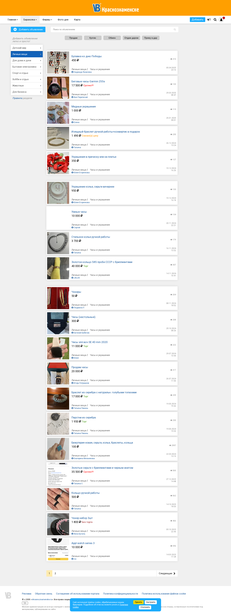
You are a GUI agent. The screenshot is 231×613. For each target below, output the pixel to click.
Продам (73, 38)
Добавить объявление (28, 29)
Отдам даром (131, 38)
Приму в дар (150, 38)
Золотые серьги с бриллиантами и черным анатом (102, 467)
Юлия (76, 358)
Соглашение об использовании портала (77, 593)
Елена (76, 122)
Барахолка (30, 19)
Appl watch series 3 (83, 543)
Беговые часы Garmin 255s (88, 81)
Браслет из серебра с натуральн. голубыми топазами (104, 392)
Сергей (76, 227)
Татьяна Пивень (80, 408)
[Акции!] (209, 19)
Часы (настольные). (84, 317)
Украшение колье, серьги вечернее (93, 186)
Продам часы (80, 367)
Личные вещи (79, 69)
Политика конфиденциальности (120, 593)
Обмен (112, 38)
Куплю (92, 38)
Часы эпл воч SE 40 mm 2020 (90, 342)
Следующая (167, 573)
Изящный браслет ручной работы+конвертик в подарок (106, 131)
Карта (77, 19)
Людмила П (78, 308)
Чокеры (76, 291)
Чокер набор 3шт (82, 518)
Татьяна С (78, 483)
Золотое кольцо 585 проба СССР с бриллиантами (102, 262)
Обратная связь (43, 593)
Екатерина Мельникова (84, 458)
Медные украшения (84, 106)
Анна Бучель (79, 534)
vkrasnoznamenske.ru (42, 599)
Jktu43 (76, 278)
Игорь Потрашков (81, 383)
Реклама (26, 593)
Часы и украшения (100, 69)
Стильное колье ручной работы (91, 236)
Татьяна (77, 147)
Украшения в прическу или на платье (94, 156)
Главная (13, 19)
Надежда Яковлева (82, 72)
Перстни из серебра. (84, 417)
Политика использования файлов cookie (164, 593)
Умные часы (79, 211)
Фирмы (47, 19)
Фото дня (63, 19)
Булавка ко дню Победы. (87, 56)
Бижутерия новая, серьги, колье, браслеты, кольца (102, 442)
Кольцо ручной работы (86, 492)
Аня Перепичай (80, 97)
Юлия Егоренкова (81, 173)
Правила (17, 98)
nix (74, 559)
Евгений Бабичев (81, 333)
